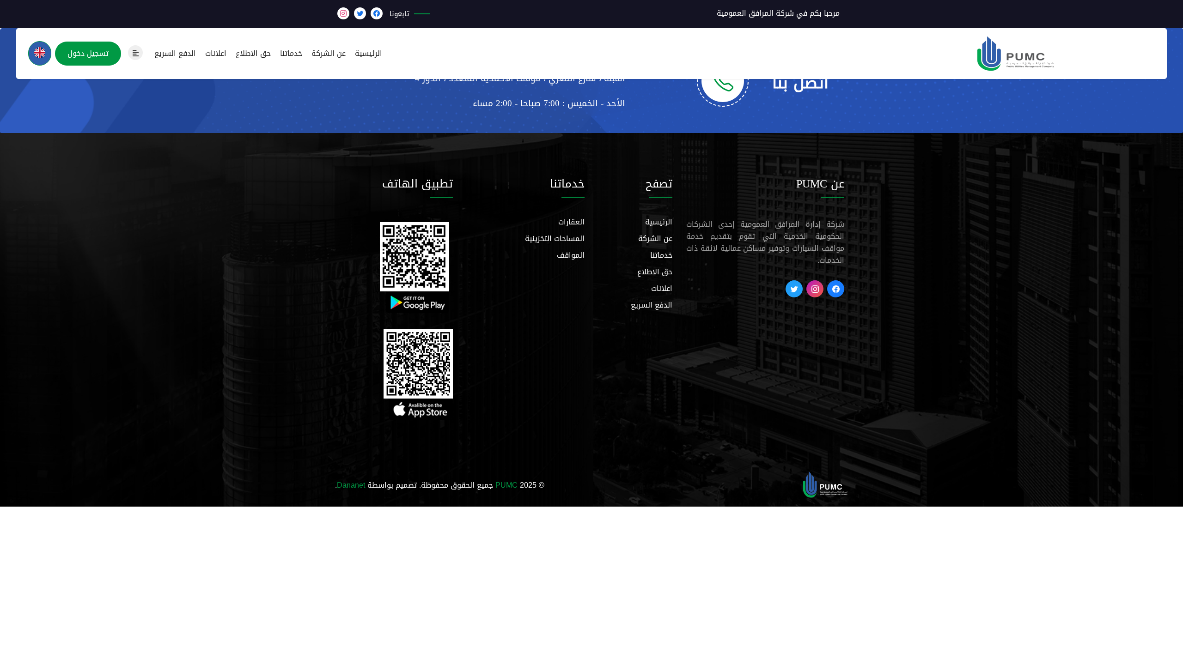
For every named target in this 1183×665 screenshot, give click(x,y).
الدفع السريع (175, 54)
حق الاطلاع (253, 54)
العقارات (571, 222)
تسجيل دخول (88, 53)
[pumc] (825, 485)
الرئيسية (368, 54)
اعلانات (215, 54)
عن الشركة (328, 54)
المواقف (571, 255)
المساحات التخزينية (555, 238)
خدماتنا (291, 54)
